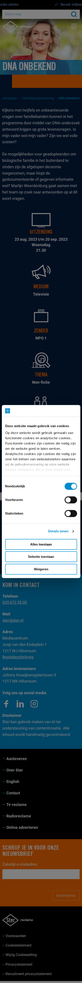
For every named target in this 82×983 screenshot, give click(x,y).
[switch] (71, 499)
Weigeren (41, 569)
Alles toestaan (41, 544)
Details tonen (58, 531)
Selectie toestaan (41, 556)
